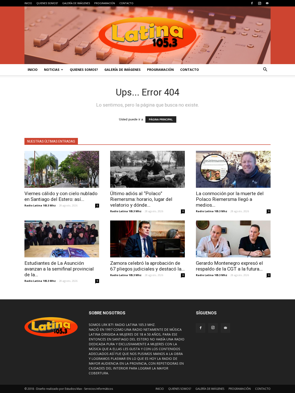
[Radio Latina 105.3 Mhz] (147, 35)
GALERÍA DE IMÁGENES (76, 3)
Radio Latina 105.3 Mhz (40, 205)
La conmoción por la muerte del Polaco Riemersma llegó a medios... (230, 199)
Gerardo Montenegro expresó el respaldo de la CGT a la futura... (229, 266)
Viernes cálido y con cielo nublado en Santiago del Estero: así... (60, 196)
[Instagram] (259, 3)
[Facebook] (251, 3)
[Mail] (267, 3)
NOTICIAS (51, 69)
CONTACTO (126, 3)
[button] (265, 69)
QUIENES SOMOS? (47, 3)
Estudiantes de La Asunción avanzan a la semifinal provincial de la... (59, 268)
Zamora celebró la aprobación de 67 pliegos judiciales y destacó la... (147, 266)
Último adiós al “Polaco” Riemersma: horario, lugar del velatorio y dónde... (141, 199)
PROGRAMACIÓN (104, 3)
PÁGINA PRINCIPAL (161, 119)
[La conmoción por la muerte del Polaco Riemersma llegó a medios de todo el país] (233, 169)
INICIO (28, 3)
